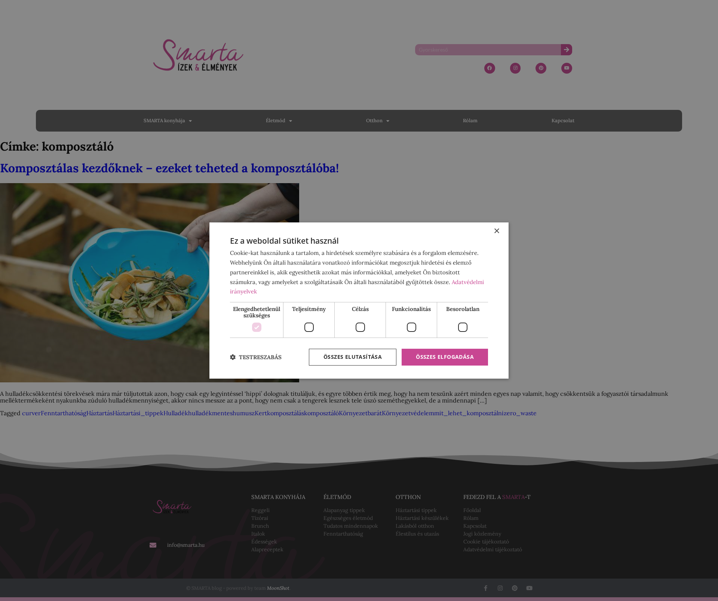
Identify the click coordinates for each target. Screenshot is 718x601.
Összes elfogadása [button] (445, 356)
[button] (256, 357)
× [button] (496, 231)
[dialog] (359, 300)
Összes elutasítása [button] (352, 356)
